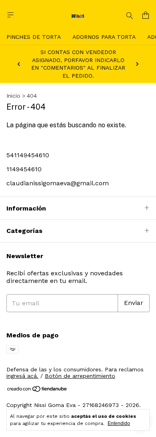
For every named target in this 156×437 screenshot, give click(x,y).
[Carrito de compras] (146, 15)
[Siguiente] (137, 64)
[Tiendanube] (37, 390)
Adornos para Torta (104, 37)
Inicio (13, 95)
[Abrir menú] (10, 15)
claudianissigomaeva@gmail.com (57, 183)
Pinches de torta (33, 37)
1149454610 (24, 169)
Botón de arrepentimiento (80, 376)
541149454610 (27, 155)
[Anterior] (19, 64)
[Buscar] (130, 15)
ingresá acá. (22, 376)
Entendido (119, 423)
